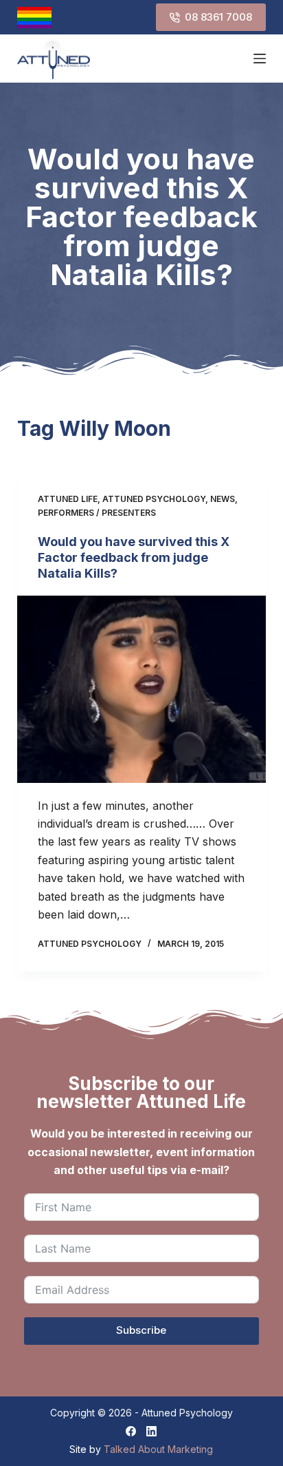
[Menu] (259, 58)
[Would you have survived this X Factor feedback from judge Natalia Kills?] (142, 689)
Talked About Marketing (158, 1449)
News (222, 499)
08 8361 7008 (218, 16)
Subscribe (141, 1330)
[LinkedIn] (151, 1431)
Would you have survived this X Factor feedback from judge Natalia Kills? (133, 557)
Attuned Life (68, 499)
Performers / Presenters (97, 512)
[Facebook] (131, 1431)
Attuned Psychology (153, 499)
